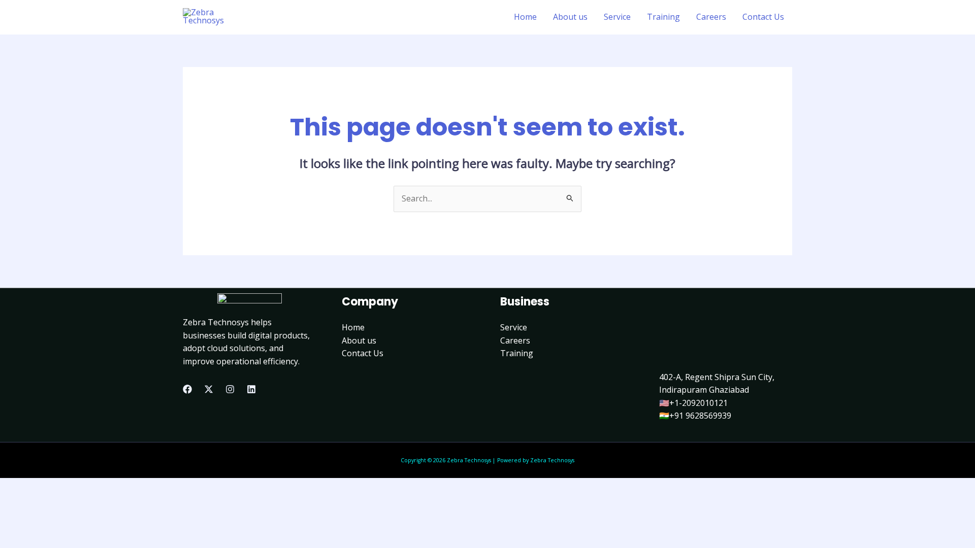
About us (570, 16)
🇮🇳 (664, 415)
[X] (208, 389)
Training (663, 16)
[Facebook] (187, 389)
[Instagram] (230, 389)
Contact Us (763, 16)
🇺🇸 (664, 402)
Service (617, 16)
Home (525, 16)
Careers (711, 16)
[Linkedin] (251, 389)
